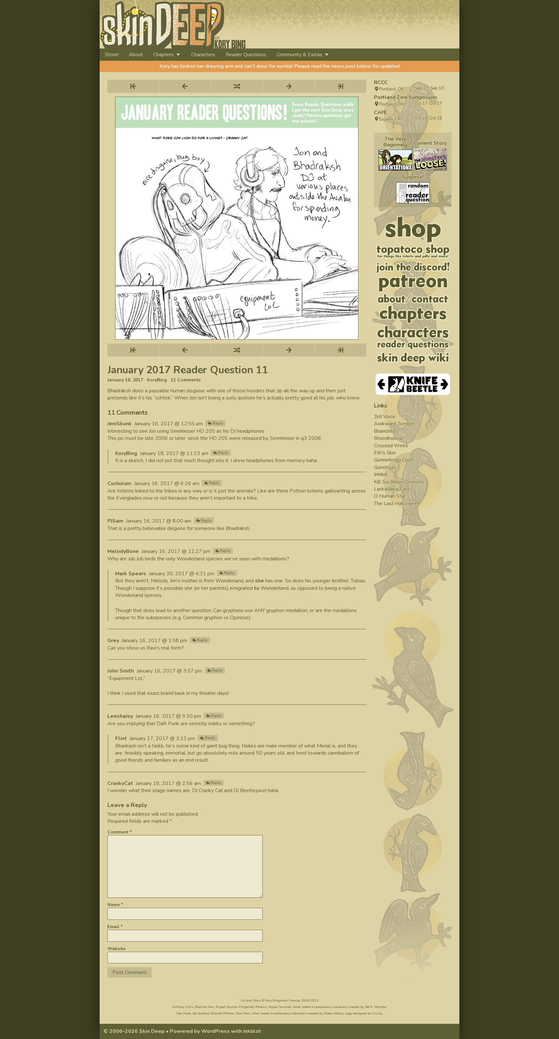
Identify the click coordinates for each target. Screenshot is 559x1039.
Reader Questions (245, 54)
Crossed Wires (391, 445)
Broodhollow (388, 438)
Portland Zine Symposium (405, 97)
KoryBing (157, 380)
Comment (119, 832)
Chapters (163, 54)
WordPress (215, 1031)
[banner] (232, 24)
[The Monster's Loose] (430, 159)
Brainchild (384, 431)
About (136, 54)
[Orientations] (395, 160)
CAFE (380, 112)
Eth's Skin (385, 452)
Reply (218, 423)
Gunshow (384, 467)
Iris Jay (377, 1013)
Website (116, 949)
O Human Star (390, 496)
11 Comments (186, 380)
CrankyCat (120, 783)
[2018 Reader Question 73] (413, 192)
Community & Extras (299, 54)
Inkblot (252, 1031)
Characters (203, 54)
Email (115, 927)
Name (115, 905)
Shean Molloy (334, 1013)
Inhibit (380, 474)
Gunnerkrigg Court (394, 459)
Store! (111, 54)
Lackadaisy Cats (392, 489)
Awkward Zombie (394, 423)
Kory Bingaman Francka (282, 1000)
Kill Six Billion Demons (399, 481)
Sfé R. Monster (376, 1007)
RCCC (381, 82)
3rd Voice (384, 416)
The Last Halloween (397, 503)
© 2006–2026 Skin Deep (134, 1031)
